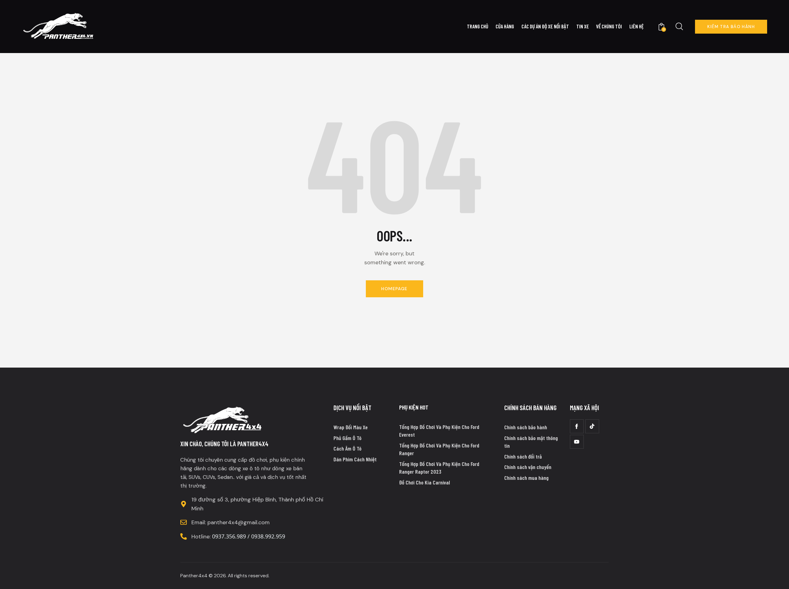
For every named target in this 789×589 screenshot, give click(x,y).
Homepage (394, 288)
